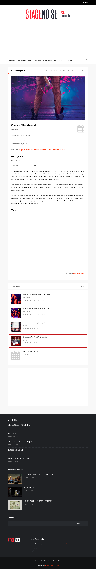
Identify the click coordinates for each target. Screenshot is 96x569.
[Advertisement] (48, 39)
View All (82, 286)
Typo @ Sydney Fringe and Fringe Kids (36, 294)
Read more (70, 544)
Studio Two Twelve (52, 565)
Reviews (12, 60)
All (82, 70)
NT (69, 70)
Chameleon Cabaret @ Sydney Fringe (35, 323)
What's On (58, 60)
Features (22, 60)
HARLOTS (12, 433)
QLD (55, 70)
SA (60, 70)
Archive (37, 60)
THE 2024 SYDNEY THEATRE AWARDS (38, 474)
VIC (51, 70)
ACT (77, 70)
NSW (46, 70)
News (30, 60)
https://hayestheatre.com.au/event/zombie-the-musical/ (42, 149)
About (60, 560)
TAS (64, 70)
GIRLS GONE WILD (30, 351)
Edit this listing (79, 274)
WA (73, 70)
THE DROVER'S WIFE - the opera (20, 442)
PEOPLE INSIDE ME (15, 450)
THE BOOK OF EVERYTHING (19, 425)
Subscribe (84, 2)
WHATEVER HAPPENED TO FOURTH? (38, 501)
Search (79, 524)
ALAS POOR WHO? (31, 488)
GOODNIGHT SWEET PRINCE (19, 458)
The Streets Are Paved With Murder (35, 337)
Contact (69, 60)
